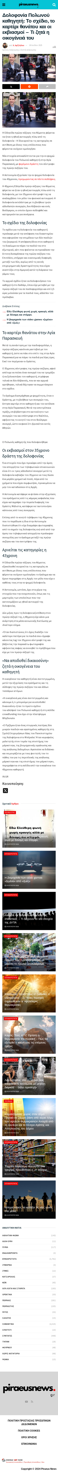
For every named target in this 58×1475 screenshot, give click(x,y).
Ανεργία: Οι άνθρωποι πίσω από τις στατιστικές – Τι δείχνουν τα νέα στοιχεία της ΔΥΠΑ (28, 919)
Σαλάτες (6, 1318)
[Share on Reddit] (29, 86)
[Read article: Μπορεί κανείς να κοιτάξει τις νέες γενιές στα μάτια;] (29, 1199)
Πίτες (5, 1312)
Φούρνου (7, 1347)
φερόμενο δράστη (28, 163)
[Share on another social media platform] (47, 86)
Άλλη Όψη (7, 1241)
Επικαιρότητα (11, 854)
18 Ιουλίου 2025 (35, 45)
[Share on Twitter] (11, 86)
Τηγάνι (5, 1341)
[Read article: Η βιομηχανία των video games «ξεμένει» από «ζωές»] (29, 870)
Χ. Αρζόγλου (18, 45)
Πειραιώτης (10, 812)
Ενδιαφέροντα (9, 1253)
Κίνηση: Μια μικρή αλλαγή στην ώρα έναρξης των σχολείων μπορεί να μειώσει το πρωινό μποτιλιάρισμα (26, 960)
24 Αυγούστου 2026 (12, 844)
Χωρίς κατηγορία (11, 1353)
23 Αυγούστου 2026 (12, 1174)
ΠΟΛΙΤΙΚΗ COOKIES (29, 1430)
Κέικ (4, 1282)
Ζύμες (5, 1270)
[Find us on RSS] (32, 1402)
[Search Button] (54, 4)
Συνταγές (7, 1335)
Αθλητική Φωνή (10, 1235)
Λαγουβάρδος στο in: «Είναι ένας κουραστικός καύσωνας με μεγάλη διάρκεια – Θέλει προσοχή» (25, 1083)
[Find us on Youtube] (26, 1402)
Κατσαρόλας (8, 1276)
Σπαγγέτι (7, 1329)
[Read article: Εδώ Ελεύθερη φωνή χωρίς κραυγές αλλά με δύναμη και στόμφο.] (29, 828)
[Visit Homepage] (29, 5)
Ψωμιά (5, 1359)
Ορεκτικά (7, 1294)
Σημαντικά (8, 1324)
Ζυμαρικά (7, 1265)
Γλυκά (5, 1247)
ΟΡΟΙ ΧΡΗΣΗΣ (29, 1437)
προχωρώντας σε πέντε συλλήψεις (36, 179)
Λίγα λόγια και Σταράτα (13, 1288)
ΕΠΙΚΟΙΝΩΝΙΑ (29, 1443)
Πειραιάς (9, 1101)
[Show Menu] (3, 4)
